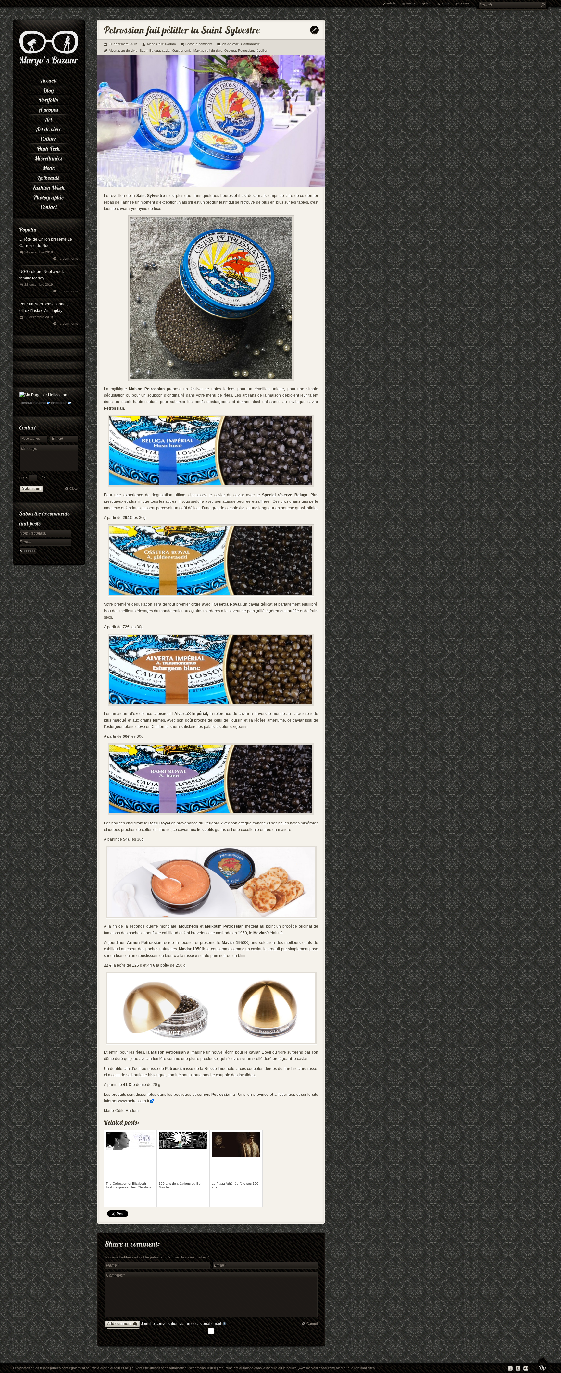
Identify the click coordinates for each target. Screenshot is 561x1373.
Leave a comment (198, 44)
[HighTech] (48, 148)
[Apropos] (48, 109)
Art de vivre (230, 44)
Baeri (143, 50)
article (391, 3)
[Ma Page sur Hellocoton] (43, 395)
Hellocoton (61, 403)
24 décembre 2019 (38, 252)
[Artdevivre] (48, 128)
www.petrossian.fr (133, 1101)
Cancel (312, 1324)
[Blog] (48, 89)
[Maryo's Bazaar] (48, 65)
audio (446, 3)
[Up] (542, 1365)
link (428, 3)
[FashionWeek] (48, 187)
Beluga (154, 50)
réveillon (262, 50)
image (411, 3)
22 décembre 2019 (38, 284)
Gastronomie (250, 44)
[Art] (48, 118)
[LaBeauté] (48, 177)
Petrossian (246, 50)
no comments (68, 258)
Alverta (114, 50)
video (465, 3)
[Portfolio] (48, 99)
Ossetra (230, 50)
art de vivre (129, 50)
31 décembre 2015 (123, 44)
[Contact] (48, 206)
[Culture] (48, 138)
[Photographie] (48, 196)
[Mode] (48, 167)
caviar (166, 50)
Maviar (198, 50)
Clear (73, 488)
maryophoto (39, 403)
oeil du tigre (213, 50)
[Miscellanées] (48, 157)
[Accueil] (48, 79)
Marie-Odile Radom (161, 44)
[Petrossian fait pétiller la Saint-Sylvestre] (211, 186)
